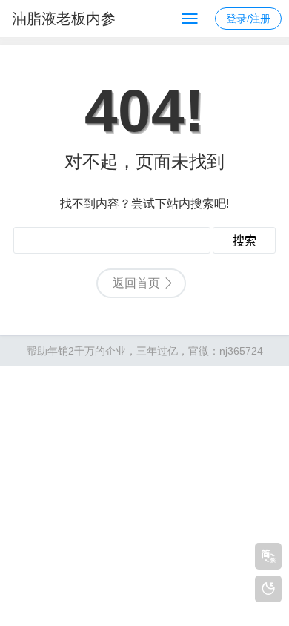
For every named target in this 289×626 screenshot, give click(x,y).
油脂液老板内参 (64, 18)
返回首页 (136, 283)
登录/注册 (248, 18)
